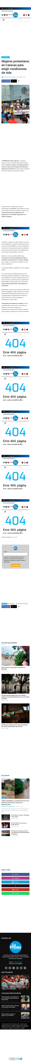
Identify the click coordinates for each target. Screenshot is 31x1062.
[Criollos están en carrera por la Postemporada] (6, 825)
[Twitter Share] (12, 1058)
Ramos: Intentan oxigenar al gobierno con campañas (8, 1014)
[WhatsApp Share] (15, 1058)
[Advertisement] (15, 38)
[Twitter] (21, 967)
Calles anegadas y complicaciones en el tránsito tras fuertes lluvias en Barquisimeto (15, 802)
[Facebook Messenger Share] (18, 1058)
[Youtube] (24, 967)
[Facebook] (6, 967)
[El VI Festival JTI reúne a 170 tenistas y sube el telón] (6, 817)
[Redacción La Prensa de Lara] (2, 77)
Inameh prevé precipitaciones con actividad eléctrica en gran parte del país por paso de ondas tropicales (15, 697)
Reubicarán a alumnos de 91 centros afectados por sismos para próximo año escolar (15, 725)
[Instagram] (9, 967)
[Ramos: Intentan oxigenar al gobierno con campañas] (25, 1015)
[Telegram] (13, 967)
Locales (3, 798)
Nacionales (5, 57)
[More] (18, 81)
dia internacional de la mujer (22, 603)
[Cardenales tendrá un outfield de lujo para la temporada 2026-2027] (15, 982)
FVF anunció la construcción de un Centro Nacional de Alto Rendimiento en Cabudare (20, 832)
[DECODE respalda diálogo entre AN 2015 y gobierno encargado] (25, 1007)
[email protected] (17, 962)
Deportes (5, 985)
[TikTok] (17, 967)
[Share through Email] (21, 1058)
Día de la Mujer (11, 603)
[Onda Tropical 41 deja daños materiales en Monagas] (15, 656)
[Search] (28, 19)
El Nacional (14, 537)
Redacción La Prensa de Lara (11, 77)
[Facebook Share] (10, 1058)
